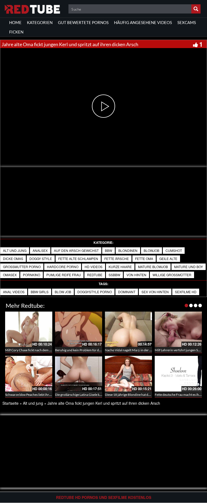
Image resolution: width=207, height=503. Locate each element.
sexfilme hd (185, 291)
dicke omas (13, 258)
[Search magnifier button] (196, 8)
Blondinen (127, 250)
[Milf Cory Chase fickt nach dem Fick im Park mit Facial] (28, 329)
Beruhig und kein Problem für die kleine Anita (86, 350)
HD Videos (93, 266)
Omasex (10, 274)
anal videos (14, 291)
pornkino (31, 274)
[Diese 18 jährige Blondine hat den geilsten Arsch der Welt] (128, 373)
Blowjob (151, 250)
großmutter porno (22, 266)
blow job (63, 291)
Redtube (94, 274)
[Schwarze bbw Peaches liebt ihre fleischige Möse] (28, 373)
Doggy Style (40, 258)
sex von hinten (155, 291)
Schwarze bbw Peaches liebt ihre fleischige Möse (39, 395)
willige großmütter (172, 274)
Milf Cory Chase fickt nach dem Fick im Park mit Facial (42, 350)
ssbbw (114, 274)
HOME (15, 22)
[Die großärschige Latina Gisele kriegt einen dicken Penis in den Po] (78, 373)
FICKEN (16, 31)
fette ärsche (116, 258)
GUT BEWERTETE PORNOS (83, 22)
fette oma (144, 258)
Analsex (40, 250)
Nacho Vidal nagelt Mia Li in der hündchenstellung (140, 350)
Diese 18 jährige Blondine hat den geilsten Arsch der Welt (145, 395)
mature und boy (188, 266)
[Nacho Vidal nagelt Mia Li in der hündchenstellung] (128, 329)
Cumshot (173, 250)
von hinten (136, 274)
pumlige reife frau (63, 274)
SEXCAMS (186, 22)
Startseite (10, 403)
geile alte (168, 258)
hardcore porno (62, 266)
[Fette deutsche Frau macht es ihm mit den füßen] (178, 373)
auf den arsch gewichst (76, 250)
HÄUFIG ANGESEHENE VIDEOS (143, 22)
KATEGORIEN (40, 22)
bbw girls (40, 291)
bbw (108, 250)
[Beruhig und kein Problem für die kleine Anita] (78, 329)
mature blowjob (153, 266)
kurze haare (120, 266)
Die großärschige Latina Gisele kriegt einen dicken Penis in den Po (100, 395)
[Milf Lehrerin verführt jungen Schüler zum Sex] (178, 329)
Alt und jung (14, 250)
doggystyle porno (94, 291)
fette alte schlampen (78, 258)
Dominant (126, 291)
